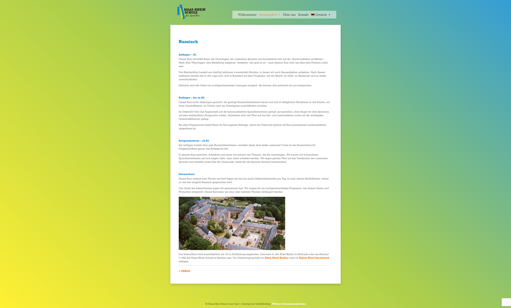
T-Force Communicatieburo (288, 303)
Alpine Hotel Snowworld (314, 257)
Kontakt (303, 14)
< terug (184, 271)
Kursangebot (268, 14)
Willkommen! (247, 14)
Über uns (289, 14)
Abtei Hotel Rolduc (277, 257)
